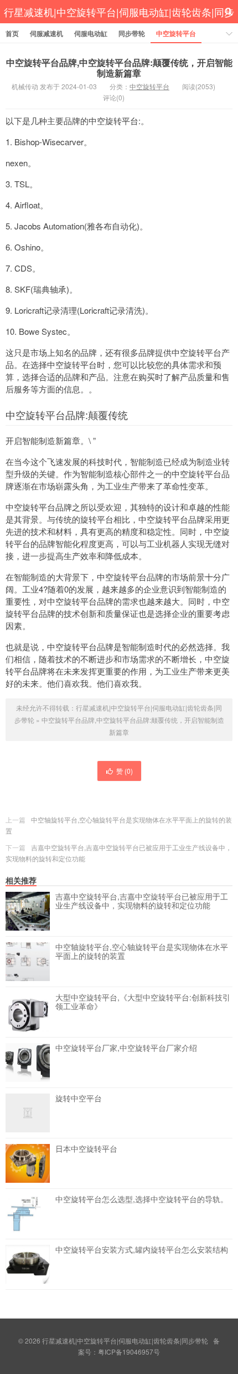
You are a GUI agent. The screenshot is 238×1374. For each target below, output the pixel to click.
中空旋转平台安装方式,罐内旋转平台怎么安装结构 (141, 1250)
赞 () (124, 770)
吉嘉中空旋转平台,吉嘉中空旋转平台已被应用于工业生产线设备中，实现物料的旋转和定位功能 (141, 901)
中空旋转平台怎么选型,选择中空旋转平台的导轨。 (141, 1199)
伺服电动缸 (90, 33)
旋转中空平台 (78, 1099)
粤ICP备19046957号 (129, 1351)
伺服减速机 (46, 33)
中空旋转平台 (176, 33)
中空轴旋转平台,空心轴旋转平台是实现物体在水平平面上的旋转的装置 (141, 951)
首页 (12, 33)
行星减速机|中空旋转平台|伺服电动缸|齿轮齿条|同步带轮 (119, 23)
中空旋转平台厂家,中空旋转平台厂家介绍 (126, 1048)
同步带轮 (131, 33)
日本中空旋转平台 (86, 1149)
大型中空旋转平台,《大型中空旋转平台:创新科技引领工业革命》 (142, 1002)
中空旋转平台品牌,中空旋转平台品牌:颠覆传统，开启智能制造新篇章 (119, 67)
